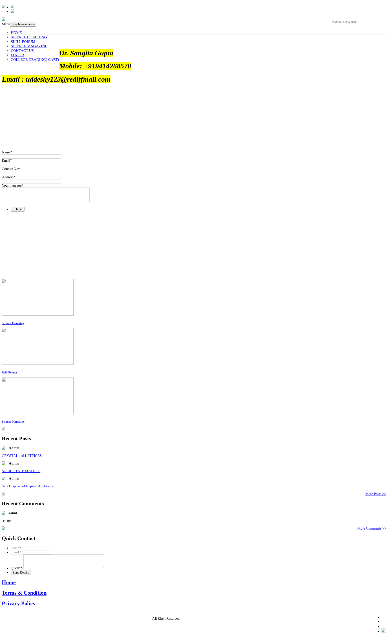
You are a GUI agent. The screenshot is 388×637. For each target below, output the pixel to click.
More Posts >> (375, 494)
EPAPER (17, 55)
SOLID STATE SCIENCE (21, 471)
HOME (16, 33)
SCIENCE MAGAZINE (29, 46)
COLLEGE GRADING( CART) (35, 59)
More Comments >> (371, 528)
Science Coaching (13, 323)
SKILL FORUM (23, 41)
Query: (16, 568)
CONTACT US (22, 50)
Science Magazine (13, 421)
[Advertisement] (136, 246)
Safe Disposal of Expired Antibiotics (27, 486)
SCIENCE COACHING (29, 37)
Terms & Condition (24, 593)
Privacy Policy (18, 603)
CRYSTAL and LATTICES (22, 456)
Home (9, 582)
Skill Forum (9, 372)
